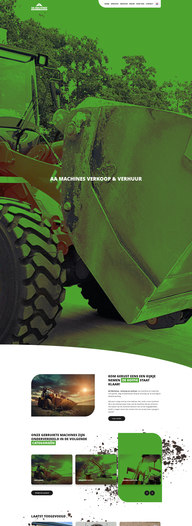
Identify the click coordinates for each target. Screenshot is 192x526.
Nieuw (132, 4)
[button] (146, 493)
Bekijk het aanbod (42, 493)
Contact (149, 4)
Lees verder (116, 418)
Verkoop (114, 4)
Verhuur (124, 4)
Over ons (140, 4)
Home (106, 4)
